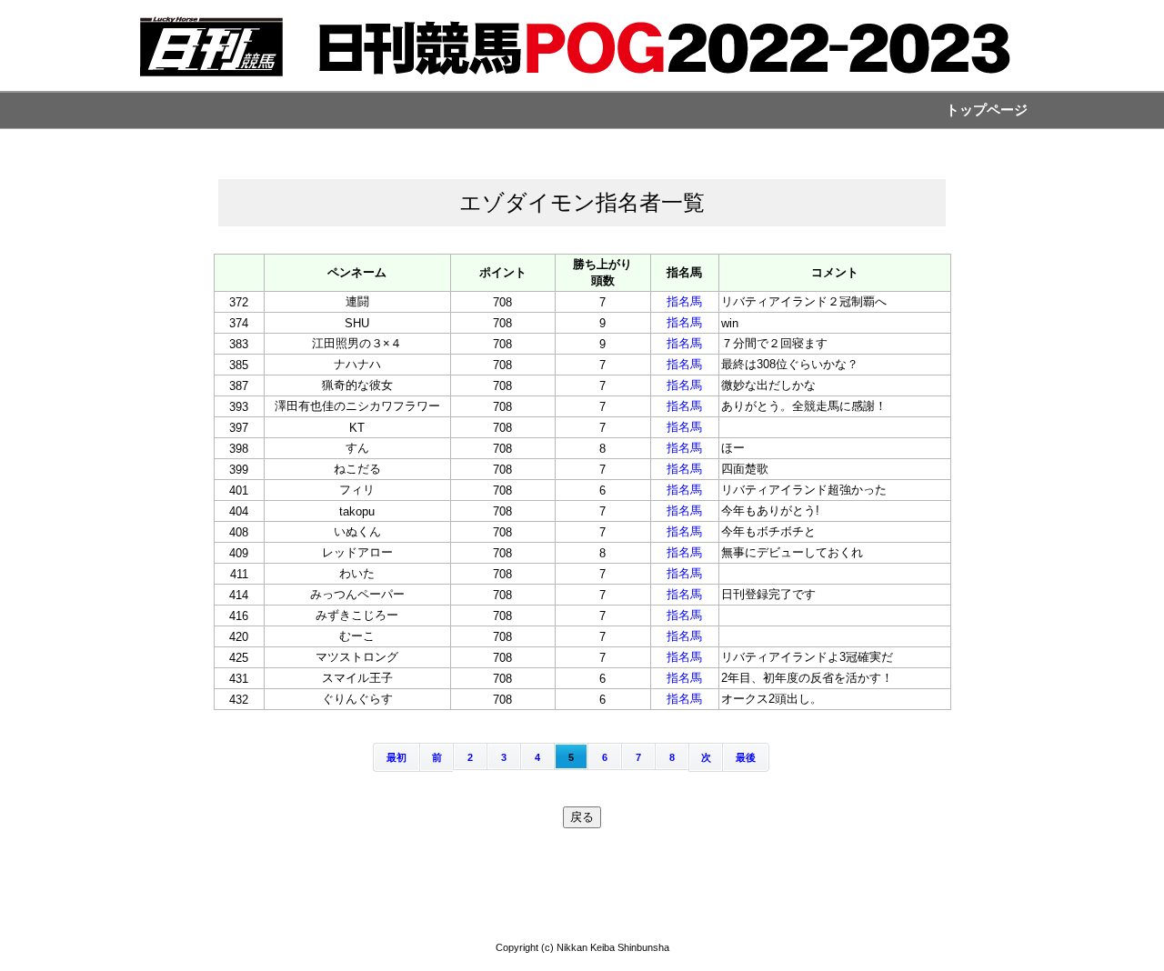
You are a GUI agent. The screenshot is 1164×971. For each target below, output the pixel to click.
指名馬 (684, 301)
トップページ (987, 110)
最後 (746, 757)
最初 (396, 757)
